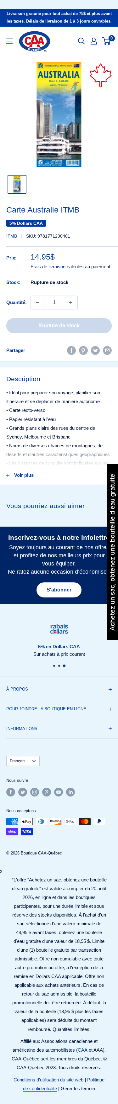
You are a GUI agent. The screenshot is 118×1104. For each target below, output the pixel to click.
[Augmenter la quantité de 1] (70, 302)
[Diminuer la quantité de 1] (37, 302)
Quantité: (16, 302)
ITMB (11, 236)
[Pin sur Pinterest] (83, 350)
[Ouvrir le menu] (9, 41)
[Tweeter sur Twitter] (95, 350)
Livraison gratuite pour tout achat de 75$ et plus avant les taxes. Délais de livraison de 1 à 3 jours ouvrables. (59, 17)
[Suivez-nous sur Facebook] (10, 792)
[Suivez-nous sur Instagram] (34, 792)
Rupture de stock (59, 325)
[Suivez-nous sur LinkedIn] (70, 792)
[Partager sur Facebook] (71, 350)
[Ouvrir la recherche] (81, 41)
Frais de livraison (48, 266)
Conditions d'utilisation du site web (48, 1079)
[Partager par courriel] (107, 350)
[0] (106, 41)
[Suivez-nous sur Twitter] (22, 792)
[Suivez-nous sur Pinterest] (46, 792)
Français (17, 761)
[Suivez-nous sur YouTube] (58, 792)
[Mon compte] (94, 41)
